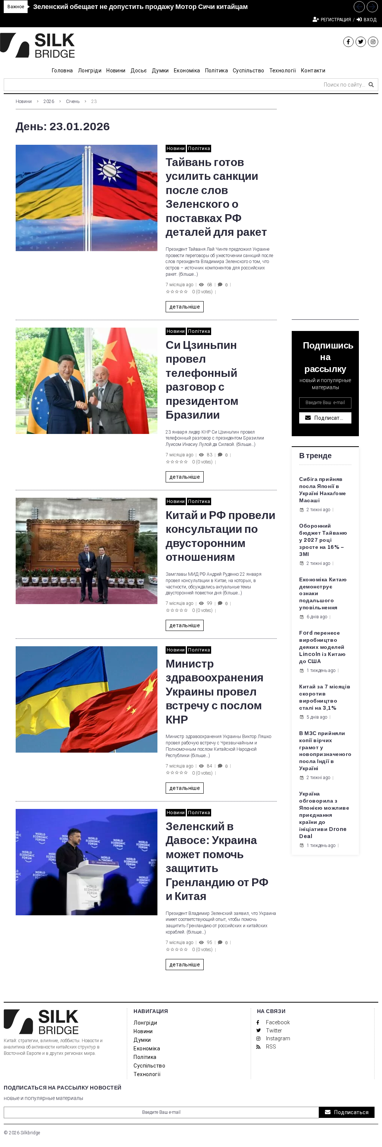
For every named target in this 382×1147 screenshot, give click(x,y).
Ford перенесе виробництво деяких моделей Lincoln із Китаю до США (322, 647)
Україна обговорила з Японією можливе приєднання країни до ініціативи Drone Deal (324, 815)
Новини (24, 101)
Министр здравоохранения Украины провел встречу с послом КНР (215, 692)
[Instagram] (373, 42)
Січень (72, 101)
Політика (199, 148)
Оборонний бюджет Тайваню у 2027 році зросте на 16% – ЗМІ (323, 540)
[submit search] (371, 84)
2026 (49, 101)
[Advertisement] (325, 208)
